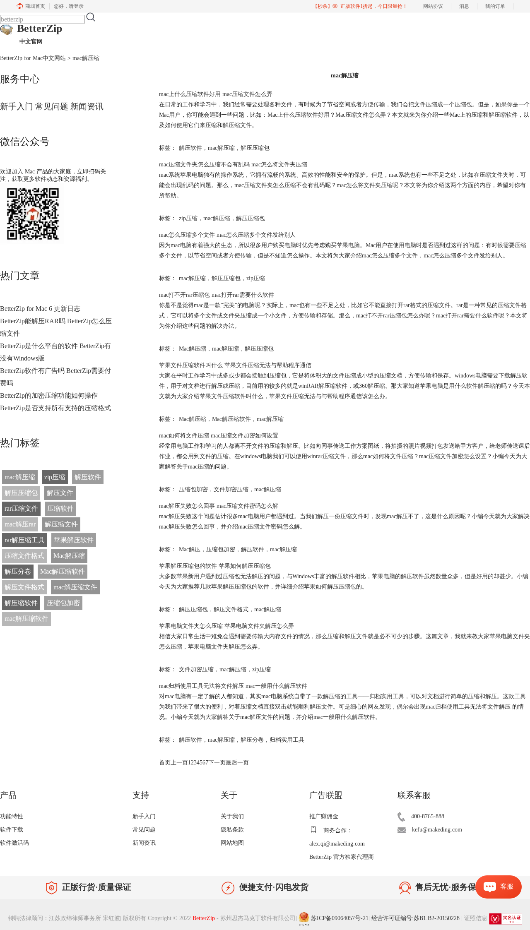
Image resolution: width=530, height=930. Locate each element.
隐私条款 (232, 830)
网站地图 (232, 843)
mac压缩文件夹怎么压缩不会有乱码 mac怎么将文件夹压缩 (233, 164)
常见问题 (51, 106)
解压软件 (88, 477)
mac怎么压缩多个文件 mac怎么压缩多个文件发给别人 (227, 235)
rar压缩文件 (21, 508)
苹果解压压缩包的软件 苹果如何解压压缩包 (215, 566)
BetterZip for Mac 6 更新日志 (40, 308)
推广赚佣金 (323, 816)
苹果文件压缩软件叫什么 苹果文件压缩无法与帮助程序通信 (235, 365)
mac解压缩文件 (75, 587)
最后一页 (237, 762)
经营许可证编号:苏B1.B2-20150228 (415, 918)
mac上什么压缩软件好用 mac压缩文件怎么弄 (215, 94)
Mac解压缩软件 (62, 571)
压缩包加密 (63, 602)
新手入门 (16, 106)
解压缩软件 (21, 602)
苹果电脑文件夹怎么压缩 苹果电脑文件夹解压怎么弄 (226, 626)
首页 (165, 762)
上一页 (179, 762)
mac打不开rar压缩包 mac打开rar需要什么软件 (216, 295)
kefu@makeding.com (437, 830)
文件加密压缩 (231, 489)
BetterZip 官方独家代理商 (341, 857)
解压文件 (60, 492)
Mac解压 (189, 549)
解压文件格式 (24, 587)
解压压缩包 (21, 492)
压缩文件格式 (24, 555)
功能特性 (11, 816)
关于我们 (232, 816)
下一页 (217, 762)
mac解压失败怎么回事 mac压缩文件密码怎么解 (218, 506)
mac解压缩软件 (26, 618)
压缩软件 (60, 508)
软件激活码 (14, 843)
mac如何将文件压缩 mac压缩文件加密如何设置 (218, 436)
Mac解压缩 (69, 555)
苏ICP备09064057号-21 (340, 918)
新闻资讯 (87, 106)
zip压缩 (54, 477)
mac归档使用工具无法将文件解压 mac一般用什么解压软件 (233, 686)
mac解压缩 (20, 477)
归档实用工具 (287, 740)
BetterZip (39, 33)
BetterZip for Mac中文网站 (33, 58)
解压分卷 (18, 571)
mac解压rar (20, 524)
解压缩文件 (61, 524)
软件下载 (11, 830)
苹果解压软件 (74, 539)
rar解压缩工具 (25, 539)
